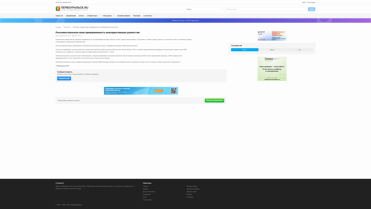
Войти (304, 2)
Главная (58, 27)
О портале (190, 197)
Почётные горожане (193, 189)
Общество (67, 27)
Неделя (244, 50)
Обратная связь (192, 191)
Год (299, 50)
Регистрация (311, 2)
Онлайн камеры (123, 16)
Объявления (71, 16)
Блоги (81, 16)
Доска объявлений (149, 191)
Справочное (147, 194)
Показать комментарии (214, 100)
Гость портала (147, 199)
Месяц (272, 50)
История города (192, 186)
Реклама (136, 16)
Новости (59, 16)
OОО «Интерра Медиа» (74, 205)
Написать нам (64, 78)
